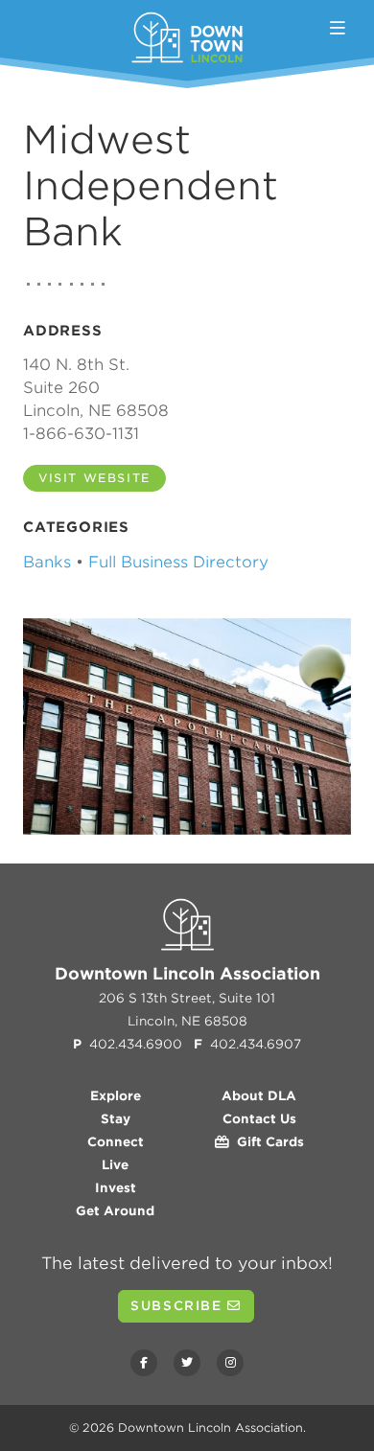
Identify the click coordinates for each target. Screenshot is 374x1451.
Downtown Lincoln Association (210, 1427)
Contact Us (259, 1119)
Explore (115, 1096)
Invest (115, 1188)
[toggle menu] (337, 28)
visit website (94, 478)
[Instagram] (230, 1362)
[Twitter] (187, 1362)
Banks (47, 562)
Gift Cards (266, 1142)
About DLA (259, 1096)
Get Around (115, 1211)
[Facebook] (143, 1362)
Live (115, 1165)
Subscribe (178, 1306)
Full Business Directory (178, 562)
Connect (115, 1142)
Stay (115, 1119)
